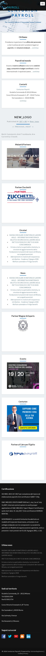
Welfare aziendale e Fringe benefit (25, 261)
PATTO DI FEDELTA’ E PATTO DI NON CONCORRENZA (21, 559)
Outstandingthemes (37, 651)
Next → (30, 127)
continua (35, 48)
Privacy (26, 653)
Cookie (20, 653)
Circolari (23, 230)
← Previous (18, 127)
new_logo (34, 121)
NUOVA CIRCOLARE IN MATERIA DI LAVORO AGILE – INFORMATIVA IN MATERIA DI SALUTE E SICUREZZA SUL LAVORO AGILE (25, 237)
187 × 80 (23, 121)
